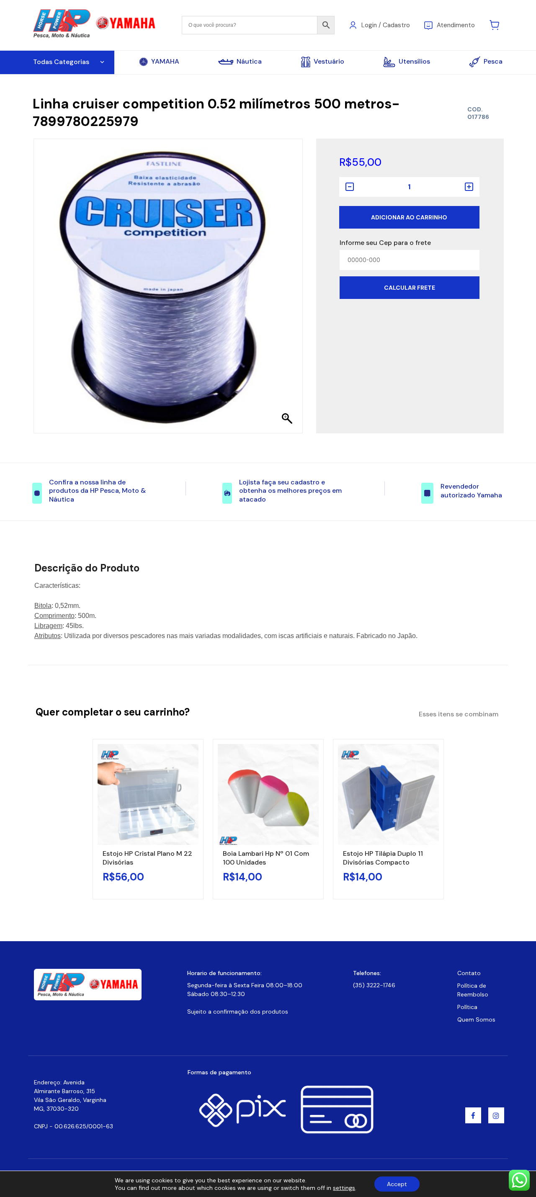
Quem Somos (476, 1019)
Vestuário (329, 61)
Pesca (493, 61)
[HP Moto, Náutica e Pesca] (95, 24)
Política (467, 1007)
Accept (397, 1184)
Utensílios (414, 61)
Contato (469, 973)
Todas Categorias (61, 61)
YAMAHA (165, 61)
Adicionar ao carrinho (409, 217)
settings (344, 1188)
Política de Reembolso (472, 990)
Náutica (249, 61)
